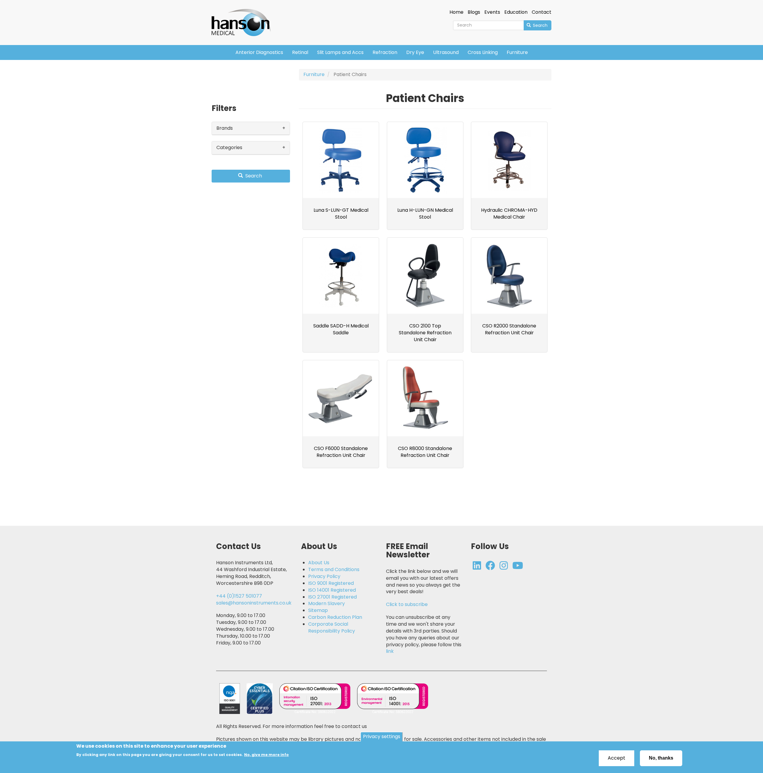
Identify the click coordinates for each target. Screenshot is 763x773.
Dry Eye (415, 52)
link (390, 651)
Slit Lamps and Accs (340, 52)
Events (492, 12)
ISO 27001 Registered (332, 597)
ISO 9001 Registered (331, 583)
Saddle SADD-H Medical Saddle (341, 329)
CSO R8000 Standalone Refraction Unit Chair (425, 452)
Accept (616, 758)
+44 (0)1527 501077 (239, 596)
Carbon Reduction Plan (335, 617)
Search (540, 25)
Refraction (385, 52)
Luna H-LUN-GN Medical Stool (425, 213)
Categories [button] (229, 147)
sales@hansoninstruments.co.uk (253, 602)
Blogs (474, 12)
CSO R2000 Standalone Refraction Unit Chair (509, 329)
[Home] (243, 18)
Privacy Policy (324, 576)
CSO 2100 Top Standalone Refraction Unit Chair (425, 332)
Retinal (300, 52)
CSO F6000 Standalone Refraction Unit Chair (341, 452)
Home (456, 12)
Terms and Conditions (333, 569)
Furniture (517, 52)
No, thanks (661, 757)
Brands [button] (224, 128)
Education (516, 12)
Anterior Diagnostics (259, 52)
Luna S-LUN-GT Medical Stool (341, 213)
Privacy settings (381, 736)
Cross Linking (483, 52)
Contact (541, 12)
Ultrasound (446, 52)
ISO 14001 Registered (332, 590)
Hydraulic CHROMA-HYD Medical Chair (509, 213)
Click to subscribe (407, 604)
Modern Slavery (326, 603)
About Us (318, 562)
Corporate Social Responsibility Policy (331, 627)
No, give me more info (266, 754)
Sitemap (318, 610)
